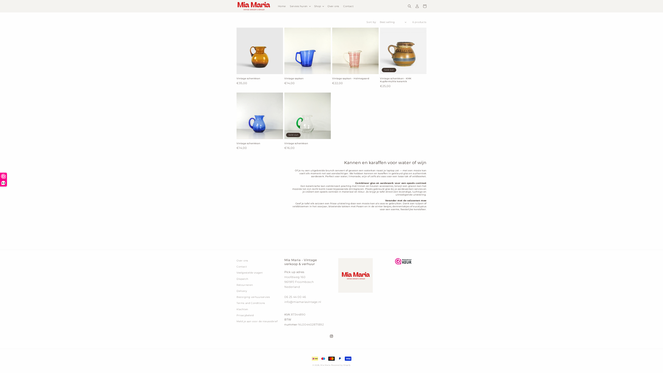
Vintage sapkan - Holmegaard (350, 78)
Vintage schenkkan (248, 78)
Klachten (242, 309)
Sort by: (371, 22)
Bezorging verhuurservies (253, 297)
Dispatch (242, 278)
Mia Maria (325, 365)
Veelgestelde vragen (250, 272)
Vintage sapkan (294, 78)
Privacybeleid (245, 315)
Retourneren (245, 284)
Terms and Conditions (251, 303)
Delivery (242, 291)
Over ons (242, 260)
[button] (300, 6)
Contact (242, 266)
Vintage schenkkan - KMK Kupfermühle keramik (395, 80)
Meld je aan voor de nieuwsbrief (257, 321)
